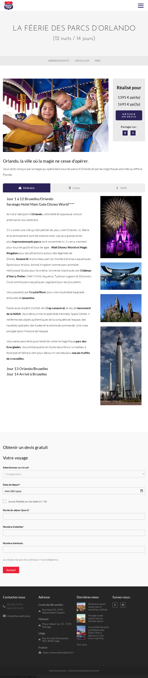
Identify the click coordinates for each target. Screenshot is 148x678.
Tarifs (123, 188)
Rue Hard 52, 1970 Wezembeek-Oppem (53, 611)
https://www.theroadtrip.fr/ (58, 652)
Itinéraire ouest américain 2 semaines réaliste (97, 606)
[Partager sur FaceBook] (125, 132)
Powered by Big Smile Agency (18, 676)
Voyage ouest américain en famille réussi (95, 618)
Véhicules (82, 61)
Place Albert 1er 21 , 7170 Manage (56, 625)
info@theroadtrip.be (18, 616)
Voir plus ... (83, 644)
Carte (76, 188)
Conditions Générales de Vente (83, 671)
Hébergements (58, 61)
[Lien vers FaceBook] (114, 605)
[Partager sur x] (133, 132)
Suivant (11, 570)
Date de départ (11, 484)
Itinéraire (28, 188)
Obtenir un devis (129, 115)
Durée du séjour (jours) (16, 510)
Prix (97, 61)
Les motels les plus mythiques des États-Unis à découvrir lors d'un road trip (98, 633)
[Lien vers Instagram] (122, 605)
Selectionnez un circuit (16, 467)
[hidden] (81, 606)
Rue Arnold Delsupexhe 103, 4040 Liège (55, 639)
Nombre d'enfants (13, 543)
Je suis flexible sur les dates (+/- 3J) (27, 501)
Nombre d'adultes (13, 526)
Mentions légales (57, 671)
